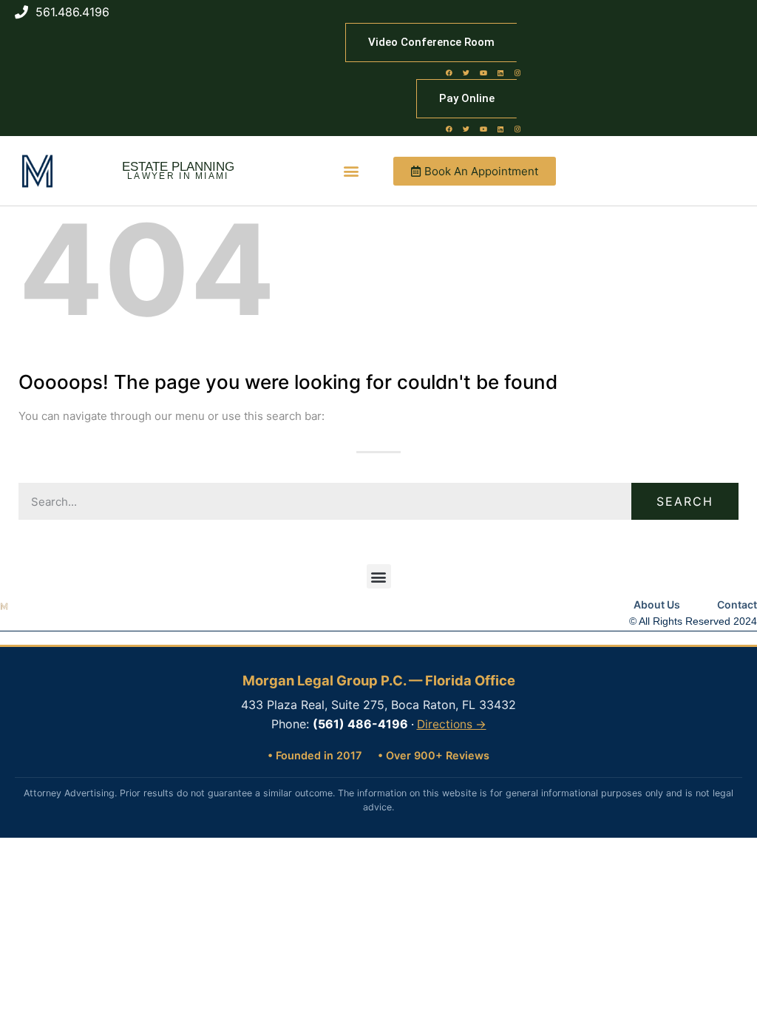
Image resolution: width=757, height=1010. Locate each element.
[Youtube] (483, 72)
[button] (351, 171)
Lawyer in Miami (178, 176)
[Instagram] (517, 72)
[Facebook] (449, 72)
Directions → (451, 724)
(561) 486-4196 (360, 723)
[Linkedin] (500, 72)
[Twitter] (466, 72)
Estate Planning (178, 167)
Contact (737, 604)
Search (684, 501)
